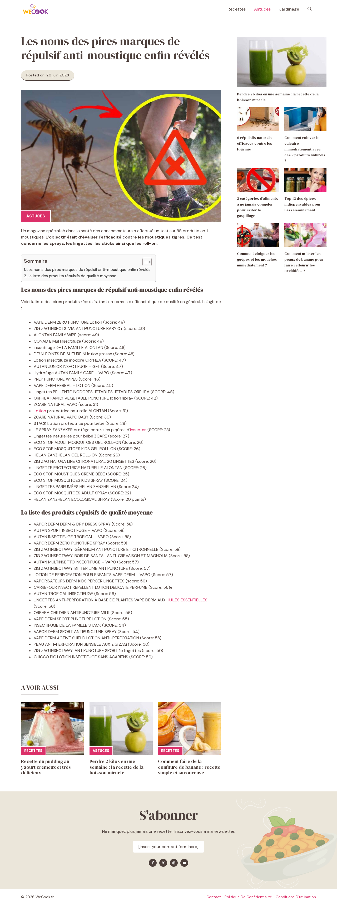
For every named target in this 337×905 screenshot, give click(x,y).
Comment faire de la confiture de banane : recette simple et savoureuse (189, 767)
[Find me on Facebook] (153, 863)
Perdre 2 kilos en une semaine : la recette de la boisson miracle (116, 767)
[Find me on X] (163, 863)
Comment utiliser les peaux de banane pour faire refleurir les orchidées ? (304, 262)
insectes (138, 429)
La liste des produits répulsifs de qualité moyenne (72, 276)
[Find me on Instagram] (174, 863)
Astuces (262, 9)
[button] (309, 9)
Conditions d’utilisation (296, 896)
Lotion (40, 410)
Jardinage (289, 9)
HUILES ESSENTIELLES (186, 600)
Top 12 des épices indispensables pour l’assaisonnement (302, 204)
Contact (213, 896)
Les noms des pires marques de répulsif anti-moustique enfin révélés (88, 269)
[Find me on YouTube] (184, 863)
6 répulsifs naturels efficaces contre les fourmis (254, 143)
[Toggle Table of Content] (144, 261)
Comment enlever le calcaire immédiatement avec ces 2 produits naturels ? (304, 149)
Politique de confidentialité (248, 896)
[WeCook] (35, 9)
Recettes (236, 9)
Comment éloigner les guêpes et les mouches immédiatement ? (257, 259)
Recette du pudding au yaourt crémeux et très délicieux (46, 767)
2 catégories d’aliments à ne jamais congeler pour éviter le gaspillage (257, 207)
